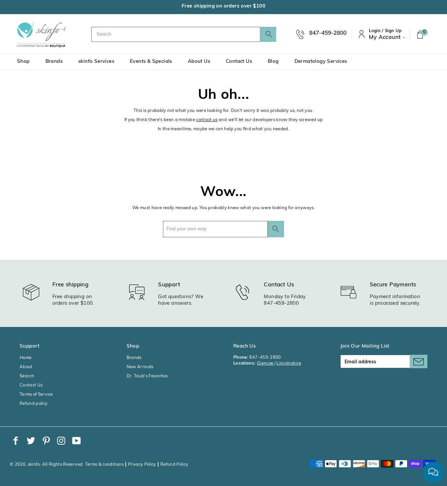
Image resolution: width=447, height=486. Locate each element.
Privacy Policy (142, 464)
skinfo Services (96, 61)
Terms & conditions (104, 464)
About (26, 367)
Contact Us (239, 61)
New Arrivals (140, 367)
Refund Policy (174, 464)
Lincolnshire (289, 363)
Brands (54, 61)
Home (25, 358)
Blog (273, 61)
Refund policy (34, 404)
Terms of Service (36, 394)
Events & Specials (151, 61)
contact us (207, 120)
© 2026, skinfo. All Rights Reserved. (47, 464)
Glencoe (266, 363)
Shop (23, 61)
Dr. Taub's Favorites (147, 376)
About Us (199, 61)
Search (27, 376)
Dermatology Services (321, 61)
